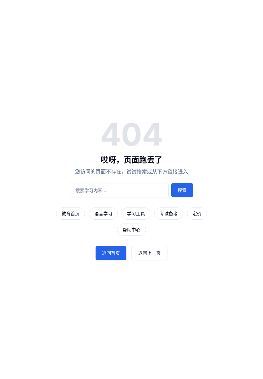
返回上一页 (149, 253)
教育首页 (71, 213)
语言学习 (103, 213)
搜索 (182, 190)
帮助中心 (131, 229)
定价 (196, 213)
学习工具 (136, 213)
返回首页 (111, 253)
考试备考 (169, 213)
